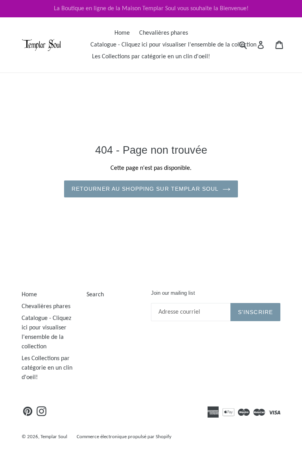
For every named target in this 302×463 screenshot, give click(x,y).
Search (95, 295)
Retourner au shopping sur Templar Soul (145, 189)
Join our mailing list (173, 293)
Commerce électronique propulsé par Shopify (124, 436)
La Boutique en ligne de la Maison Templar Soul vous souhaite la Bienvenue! (151, 9)
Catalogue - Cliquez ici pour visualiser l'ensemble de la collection (173, 45)
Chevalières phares (163, 33)
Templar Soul (54, 436)
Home (122, 33)
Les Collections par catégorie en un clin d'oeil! (151, 57)
